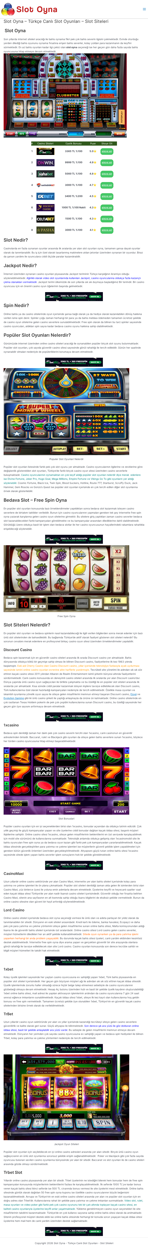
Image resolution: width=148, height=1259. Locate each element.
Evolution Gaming (14, 698)
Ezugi (133, 694)
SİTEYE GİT (107, 151)
